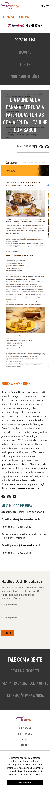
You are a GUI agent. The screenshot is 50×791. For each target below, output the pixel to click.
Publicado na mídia (25, 76)
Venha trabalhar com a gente (25, 683)
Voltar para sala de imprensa (15, 17)
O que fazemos (25, 734)
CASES (25, 739)
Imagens (25, 52)
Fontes (25, 64)
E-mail (9, 618)
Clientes (25, 745)
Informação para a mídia (25, 695)
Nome (9, 605)
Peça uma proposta (25, 670)
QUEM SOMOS (25, 728)
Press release (25, 39)
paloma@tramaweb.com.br (25, 545)
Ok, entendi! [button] (25, 782)
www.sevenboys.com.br (25, 488)
